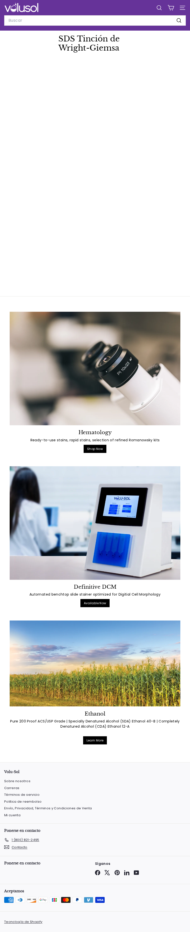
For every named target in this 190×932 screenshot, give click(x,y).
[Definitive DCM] (95, 523)
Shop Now (95, 449)
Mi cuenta (12, 815)
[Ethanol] (95, 663)
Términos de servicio (22, 794)
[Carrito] (171, 7)
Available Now (95, 603)
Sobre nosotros (17, 781)
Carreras (12, 788)
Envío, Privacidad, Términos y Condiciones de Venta (48, 808)
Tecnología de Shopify (23, 921)
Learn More (95, 740)
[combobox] (95, 20)
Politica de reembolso (23, 801)
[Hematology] (95, 368)
